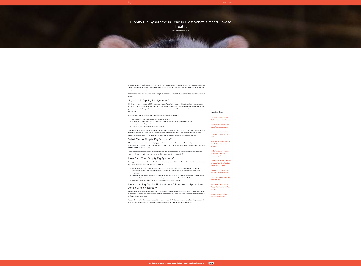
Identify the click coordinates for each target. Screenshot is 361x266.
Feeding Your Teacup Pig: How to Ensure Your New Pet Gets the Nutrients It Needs (221, 163)
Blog (230, 3)
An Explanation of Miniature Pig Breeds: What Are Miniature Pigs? (220, 153)
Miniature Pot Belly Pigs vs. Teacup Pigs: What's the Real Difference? (220, 187)
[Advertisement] (180, 62)
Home (225, 3)
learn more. (200, 263)
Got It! (211, 263)
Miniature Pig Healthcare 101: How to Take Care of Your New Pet (220, 143)
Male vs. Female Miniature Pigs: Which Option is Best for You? (220, 134)
